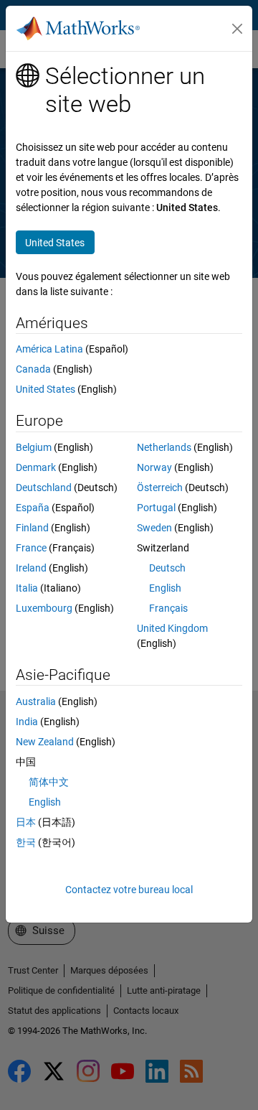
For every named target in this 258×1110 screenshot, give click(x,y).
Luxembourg (44, 608)
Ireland (31, 568)
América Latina (49, 349)
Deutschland (44, 487)
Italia (27, 588)
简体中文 (49, 782)
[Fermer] (237, 29)
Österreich (160, 487)
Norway (154, 467)
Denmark (36, 467)
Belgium (34, 447)
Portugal (156, 507)
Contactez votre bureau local (129, 889)
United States (45, 389)
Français (168, 608)
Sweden (154, 527)
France (31, 548)
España (32, 507)
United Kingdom (172, 628)
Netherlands (164, 447)
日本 (26, 822)
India (27, 721)
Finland (32, 527)
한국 (26, 842)
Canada (33, 369)
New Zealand (45, 741)
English (165, 588)
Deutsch (167, 568)
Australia (36, 701)
